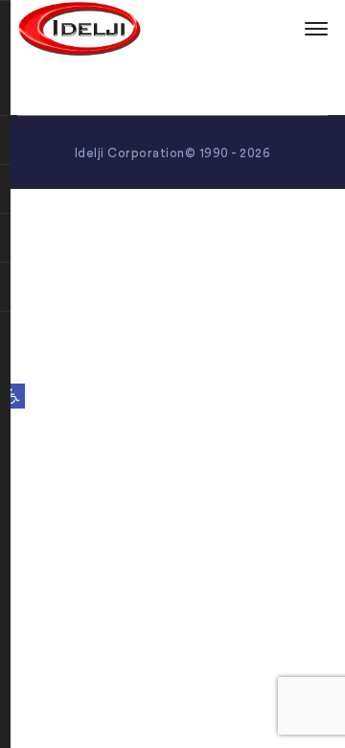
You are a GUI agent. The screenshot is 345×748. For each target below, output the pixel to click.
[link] (12, 396)
